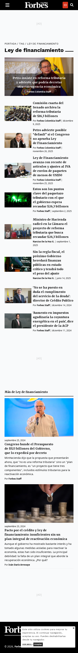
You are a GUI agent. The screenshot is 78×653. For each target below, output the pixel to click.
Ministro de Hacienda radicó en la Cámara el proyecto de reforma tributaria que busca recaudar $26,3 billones (51, 228)
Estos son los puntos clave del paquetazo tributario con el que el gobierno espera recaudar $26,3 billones (51, 197)
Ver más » (27, 644)
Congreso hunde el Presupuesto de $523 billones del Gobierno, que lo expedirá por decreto (29, 448)
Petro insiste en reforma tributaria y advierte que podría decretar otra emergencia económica (39, 82)
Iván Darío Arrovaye (19, 564)
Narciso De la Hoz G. (43, 241)
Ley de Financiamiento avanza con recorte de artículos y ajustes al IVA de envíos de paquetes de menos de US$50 (51, 166)
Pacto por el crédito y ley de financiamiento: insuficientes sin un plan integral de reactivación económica (36, 534)
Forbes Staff (43, 211)
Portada (10, 43)
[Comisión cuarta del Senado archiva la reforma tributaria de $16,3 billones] (18, 113)
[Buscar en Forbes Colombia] (71, 5)
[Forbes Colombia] (36, 5)
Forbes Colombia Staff (39, 91)
